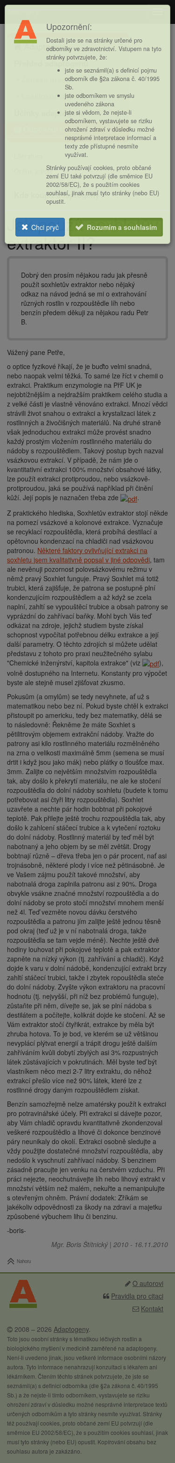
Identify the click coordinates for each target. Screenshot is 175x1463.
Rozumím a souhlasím (122, 227)
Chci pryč (45, 227)
